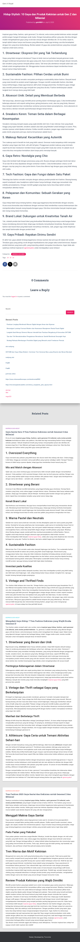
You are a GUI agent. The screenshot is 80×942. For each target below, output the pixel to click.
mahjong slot (10, 357)
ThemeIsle (47, 937)
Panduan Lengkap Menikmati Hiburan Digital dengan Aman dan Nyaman (30, 324)
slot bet (8, 390)
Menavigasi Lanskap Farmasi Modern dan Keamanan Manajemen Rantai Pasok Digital (35, 328)
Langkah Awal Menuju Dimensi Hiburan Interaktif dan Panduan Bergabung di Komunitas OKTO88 (39, 332)
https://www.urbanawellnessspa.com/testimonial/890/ (23, 379)
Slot (7, 392)
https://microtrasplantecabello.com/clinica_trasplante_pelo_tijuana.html (29, 385)
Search (8, 309)
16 (13, 257)
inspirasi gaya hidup (18, 254)
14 (8, 257)
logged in (14, 296)
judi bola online (11, 374)
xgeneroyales (29, 248)
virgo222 (8, 396)
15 (10, 257)
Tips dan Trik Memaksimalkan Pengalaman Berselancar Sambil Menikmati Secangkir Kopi (36, 336)
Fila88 (8, 363)
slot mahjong (10, 346)
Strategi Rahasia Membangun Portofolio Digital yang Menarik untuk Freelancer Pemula (35, 340)
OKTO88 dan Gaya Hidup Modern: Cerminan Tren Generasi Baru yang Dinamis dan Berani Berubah (39, 352)
